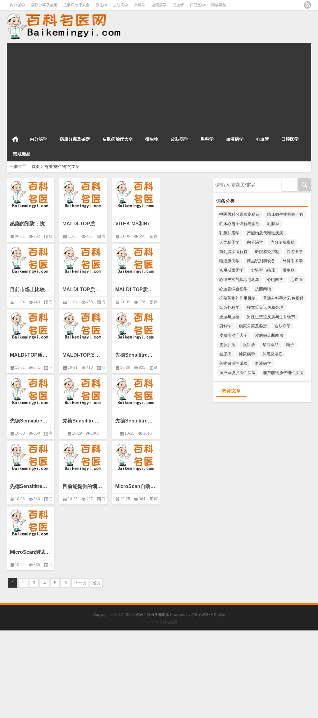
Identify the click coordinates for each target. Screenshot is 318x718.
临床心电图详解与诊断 (239, 223)
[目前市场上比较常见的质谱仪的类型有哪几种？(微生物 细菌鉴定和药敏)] (30, 259)
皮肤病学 (120, 5)
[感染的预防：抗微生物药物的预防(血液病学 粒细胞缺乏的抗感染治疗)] (30, 193)
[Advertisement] (159, 86)
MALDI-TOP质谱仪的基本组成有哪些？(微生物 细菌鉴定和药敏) (136, 289)
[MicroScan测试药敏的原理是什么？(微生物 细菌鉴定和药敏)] (30, 522)
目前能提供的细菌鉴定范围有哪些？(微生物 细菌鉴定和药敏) (83, 486)
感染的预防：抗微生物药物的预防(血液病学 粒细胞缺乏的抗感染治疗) (30, 223)
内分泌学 (17, 5)
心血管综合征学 (233, 289)
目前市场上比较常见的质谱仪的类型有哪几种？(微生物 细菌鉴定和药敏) (30, 289)
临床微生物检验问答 (285, 214)
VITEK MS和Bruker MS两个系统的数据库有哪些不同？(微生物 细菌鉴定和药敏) (136, 223)
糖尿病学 (247, 354)
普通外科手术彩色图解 (283, 298)
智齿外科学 (229, 307)
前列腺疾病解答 (233, 251)
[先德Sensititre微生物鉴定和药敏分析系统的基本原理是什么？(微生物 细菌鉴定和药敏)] (30, 456)
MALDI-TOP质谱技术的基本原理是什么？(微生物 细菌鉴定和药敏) (83, 355)
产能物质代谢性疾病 (265, 233)
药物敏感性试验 (233, 363)
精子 (290, 344)
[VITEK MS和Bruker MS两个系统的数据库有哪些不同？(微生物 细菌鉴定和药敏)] (136, 193)
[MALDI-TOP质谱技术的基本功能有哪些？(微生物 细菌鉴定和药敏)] (83, 193)
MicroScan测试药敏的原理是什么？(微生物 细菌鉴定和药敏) (30, 552)
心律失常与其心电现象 (239, 279)
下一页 (80, 582)
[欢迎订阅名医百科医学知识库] (307, 5)
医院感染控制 (267, 251)
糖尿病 (225, 354)
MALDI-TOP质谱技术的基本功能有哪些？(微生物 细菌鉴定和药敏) (83, 223)
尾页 (96, 582)
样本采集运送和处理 (265, 307)
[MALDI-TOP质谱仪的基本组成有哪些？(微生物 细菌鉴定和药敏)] (136, 259)
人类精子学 (229, 242)
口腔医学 (197, 5)
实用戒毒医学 (231, 270)
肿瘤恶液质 (272, 354)
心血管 (178, 5)
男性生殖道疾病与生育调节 (271, 316)
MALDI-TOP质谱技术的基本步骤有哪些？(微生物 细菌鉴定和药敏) (83, 289)
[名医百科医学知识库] (69, 26)
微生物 (101, 5)
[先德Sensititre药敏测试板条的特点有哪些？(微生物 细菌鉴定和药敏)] (30, 390)
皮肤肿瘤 (227, 344)
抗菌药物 (263, 289)
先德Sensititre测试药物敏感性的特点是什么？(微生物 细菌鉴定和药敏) (136, 420)
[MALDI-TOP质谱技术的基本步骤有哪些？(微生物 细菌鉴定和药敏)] (83, 259)
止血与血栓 (229, 316)
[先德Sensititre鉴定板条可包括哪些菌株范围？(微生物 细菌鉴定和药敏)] (83, 390)
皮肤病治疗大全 (76, 5)
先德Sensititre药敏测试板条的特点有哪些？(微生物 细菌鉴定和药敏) (30, 420)
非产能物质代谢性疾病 (283, 372)
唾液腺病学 (229, 261)
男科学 (139, 5)
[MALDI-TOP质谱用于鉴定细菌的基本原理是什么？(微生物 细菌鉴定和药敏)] (30, 324)
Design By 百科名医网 (159, 622)
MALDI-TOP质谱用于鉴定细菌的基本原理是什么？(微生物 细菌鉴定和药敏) (30, 355)
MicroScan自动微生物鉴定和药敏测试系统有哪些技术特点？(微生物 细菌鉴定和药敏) (136, 486)
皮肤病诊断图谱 (269, 335)
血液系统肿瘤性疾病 (237, 372)
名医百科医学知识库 (208, 614)
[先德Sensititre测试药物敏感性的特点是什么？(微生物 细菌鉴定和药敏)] (136, 390)
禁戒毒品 (218, 5)
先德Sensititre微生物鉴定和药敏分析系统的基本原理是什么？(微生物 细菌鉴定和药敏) (30, 486)
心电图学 (275, 279)
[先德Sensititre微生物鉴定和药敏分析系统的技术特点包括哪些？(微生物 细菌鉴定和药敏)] (136, 324)
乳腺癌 (273, 223)
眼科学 (249, 344)
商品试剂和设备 (261, 261)
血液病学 (159, 5)
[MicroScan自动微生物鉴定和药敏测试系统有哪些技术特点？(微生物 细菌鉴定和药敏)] (136, 456)
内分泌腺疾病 (282, 242)
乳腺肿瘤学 (229, 233)
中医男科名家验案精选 (239, 214)
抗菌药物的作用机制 (237, 298)
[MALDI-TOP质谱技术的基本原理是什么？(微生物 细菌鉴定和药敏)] (83, 324)
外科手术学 (293, 261)
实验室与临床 (263, 270)
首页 (15, 139)
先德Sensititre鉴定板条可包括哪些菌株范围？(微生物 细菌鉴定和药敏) (83, 420)
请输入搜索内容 (227, 180)
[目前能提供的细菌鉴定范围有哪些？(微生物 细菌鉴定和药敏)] (83, 456)
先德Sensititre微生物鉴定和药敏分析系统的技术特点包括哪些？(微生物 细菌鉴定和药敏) (136, 355)
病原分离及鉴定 (44, 5)
